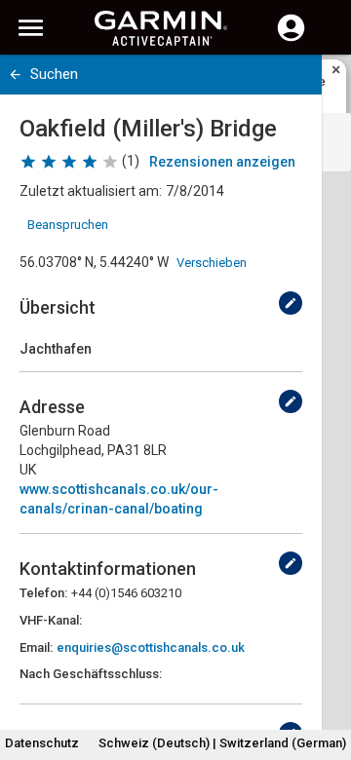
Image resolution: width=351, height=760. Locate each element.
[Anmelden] (291, 39)
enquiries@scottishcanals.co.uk (151, 647)
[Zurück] (15, 75)
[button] (326, 671)
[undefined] (290, 303)
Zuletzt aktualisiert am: (91, 191)
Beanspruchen (67, 224)
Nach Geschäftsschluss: (91, 673)
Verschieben (211, 262)
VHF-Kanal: (51, 620)
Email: (36, 647)
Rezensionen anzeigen (222, 162)
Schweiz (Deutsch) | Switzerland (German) (222, 743)
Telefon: (43, 593)
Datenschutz (42, 743)
